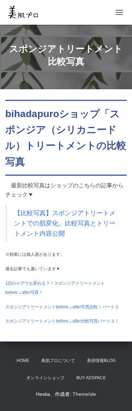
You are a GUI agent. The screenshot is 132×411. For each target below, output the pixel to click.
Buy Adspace (91, 377)
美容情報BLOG (101, 360)
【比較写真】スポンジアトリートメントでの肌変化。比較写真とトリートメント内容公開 (64, 223)
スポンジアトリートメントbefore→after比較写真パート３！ (62, 321)
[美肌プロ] (25, 12)
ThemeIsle (84, 394)
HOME (23, 360)
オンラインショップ (45, 377)
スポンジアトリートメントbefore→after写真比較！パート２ (62, 306)
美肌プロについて (58, 360)
